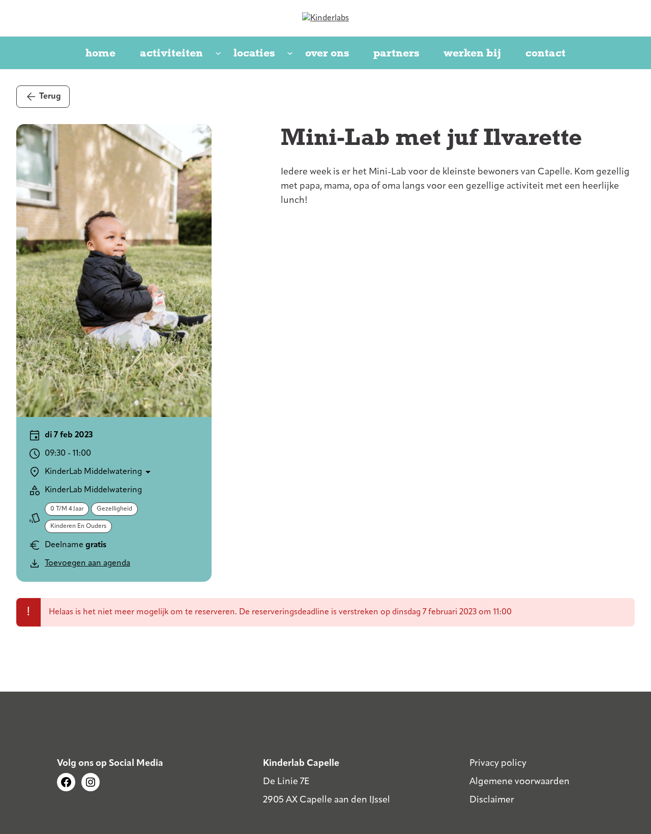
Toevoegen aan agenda (87, 563)
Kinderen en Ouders (78, 526)
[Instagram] (90, 782)
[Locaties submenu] (290, 53)
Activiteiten (171, 52)
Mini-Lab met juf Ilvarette (431, 137)
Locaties (254, 52)
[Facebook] (66, 782)
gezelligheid (114, 509)
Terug (50, 97)
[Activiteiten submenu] (218, 53)
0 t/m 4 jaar (66, 509)
